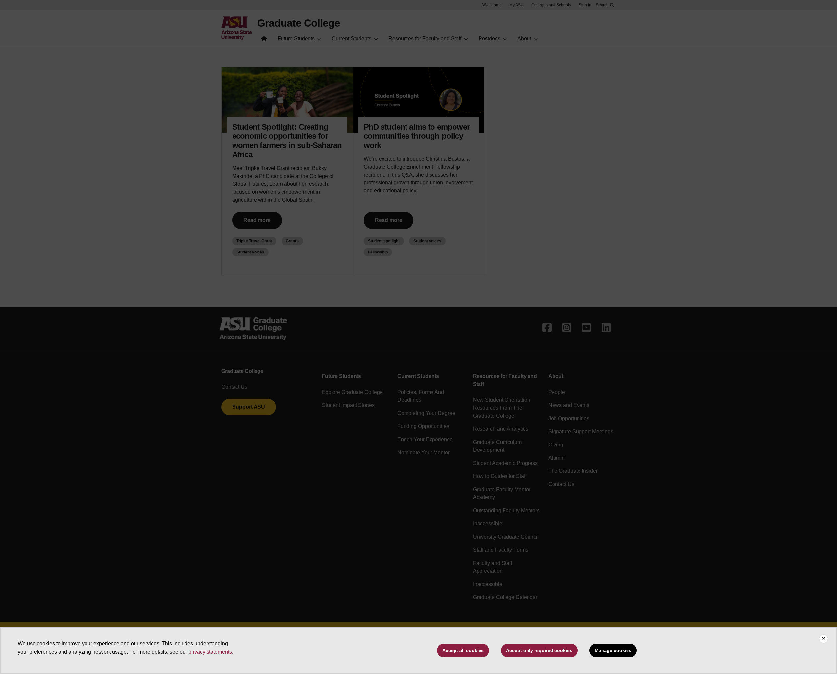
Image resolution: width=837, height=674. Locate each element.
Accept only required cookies (539, 650)
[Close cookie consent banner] (823, 638)
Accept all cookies (463, 650)
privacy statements (210, 652)
